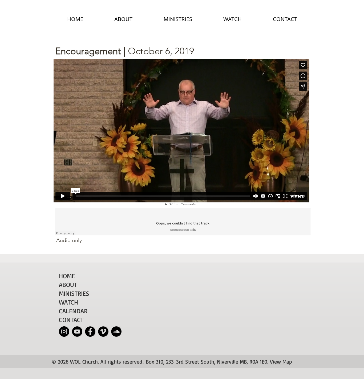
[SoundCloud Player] (183, 221)
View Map (281, 361)
